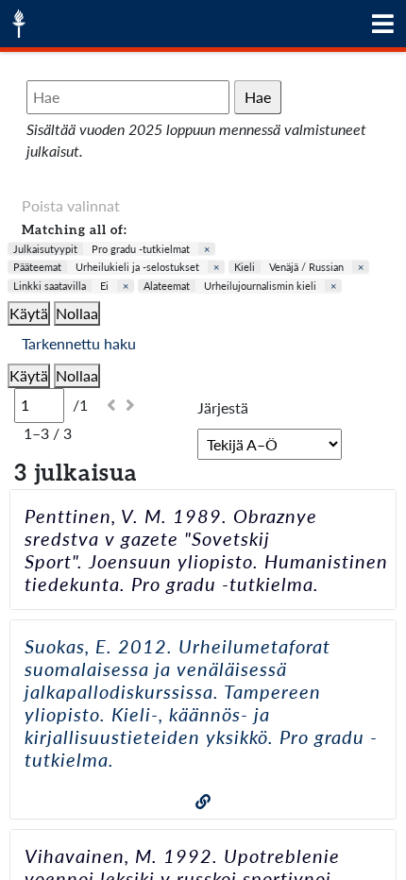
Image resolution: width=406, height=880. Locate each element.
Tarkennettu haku (79, 343)
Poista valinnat (71, 205)
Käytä (28, 313)
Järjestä (222, 407)
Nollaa (77, 313)
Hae (258, 97)
